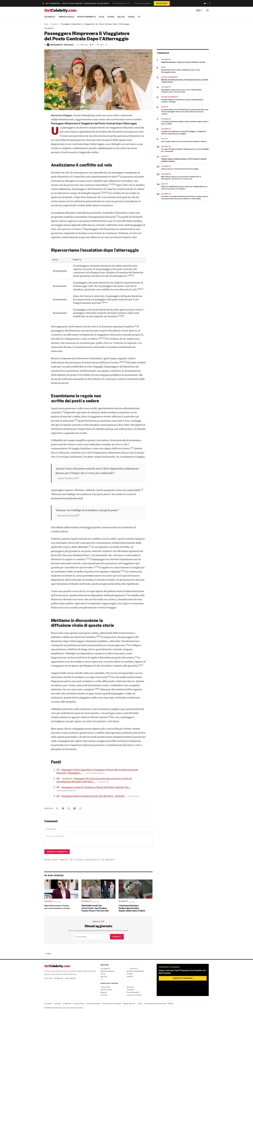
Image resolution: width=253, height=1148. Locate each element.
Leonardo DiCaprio (134, 995)
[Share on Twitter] (57, 808)
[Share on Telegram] (74, 808)
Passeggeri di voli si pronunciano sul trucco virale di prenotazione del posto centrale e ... (94, 780)
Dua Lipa (104, 995)
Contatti (57, 1003)
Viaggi (131, 17)
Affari (111, 17)
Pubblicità (67, 1003)
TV (139, 17)
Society (133, 969)
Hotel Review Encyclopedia (155, 1003)
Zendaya (130, 990)
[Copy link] (80, 808)
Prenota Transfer (183, 978)
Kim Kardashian (133, 992)
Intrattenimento (86, 17)
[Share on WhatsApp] (68, 808)
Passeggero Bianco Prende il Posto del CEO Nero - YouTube (93, 796)
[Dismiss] (210, 3)
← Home (47, 953)
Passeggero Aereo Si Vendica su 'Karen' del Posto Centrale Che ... (96, 787)
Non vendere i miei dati (112, 1003)
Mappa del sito (129, 1003)
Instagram (70, 978)
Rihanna (104, 992)
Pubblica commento (57, 852)
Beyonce (130, 987)
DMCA (170, 1003)
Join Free (163, 3)
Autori (139, 1003)
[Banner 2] (206, 3)
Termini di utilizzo (93, 1003)
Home (46, 24)
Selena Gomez (106, 990)
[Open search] (207, 10)
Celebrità (50, 17)
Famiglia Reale (66, 17)
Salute (121, 17)
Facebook (58, 978)
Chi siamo (48, 1003)
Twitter (48, 978)
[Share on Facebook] (63, 808)
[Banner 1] (204, 3)
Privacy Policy (78, 1003)
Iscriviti (117, 937)
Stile (101, 17)
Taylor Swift (105, 987)
